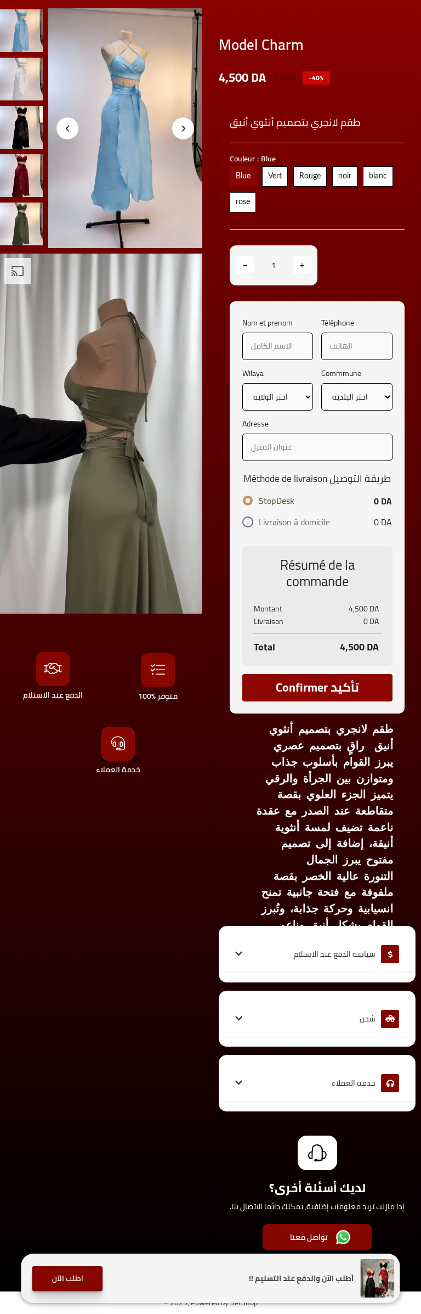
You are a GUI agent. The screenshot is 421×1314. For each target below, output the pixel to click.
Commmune (341, 373)
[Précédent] (67, 128)
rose (243, 202)
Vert (275, 176)
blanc (378, 176)
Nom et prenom (267, 323)
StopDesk (276, 500)
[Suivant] (183, 128)
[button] (67, 1278)
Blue (243, 176)
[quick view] (186, 25)
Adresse (255, 424)
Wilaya (253, 373)
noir (344, 176)
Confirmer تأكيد (317, 687)
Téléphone (337, 323)
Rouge (310, 176)
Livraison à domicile (294, 522)
